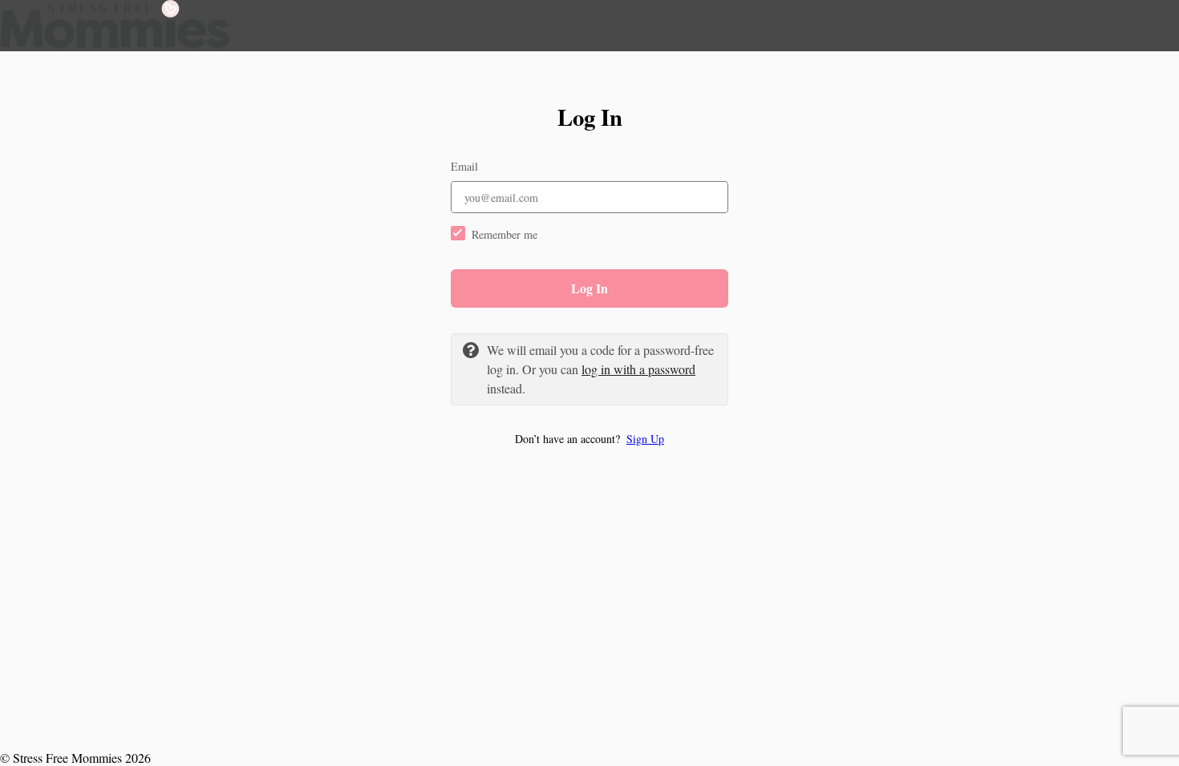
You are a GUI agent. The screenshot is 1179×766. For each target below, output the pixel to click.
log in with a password (638, 369)
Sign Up (645, 438)
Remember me (504, 234)
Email (464, 166)
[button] (589, 438)
